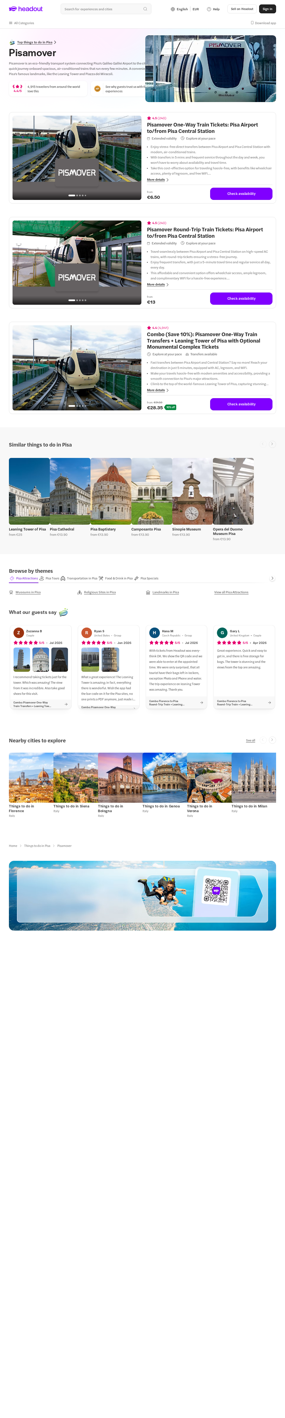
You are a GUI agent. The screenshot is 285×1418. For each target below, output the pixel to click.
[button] (21, 23)
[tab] (23, 578)
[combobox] (106, 9)
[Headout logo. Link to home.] (26, 9)
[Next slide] (272, 444)
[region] (77, 158)
